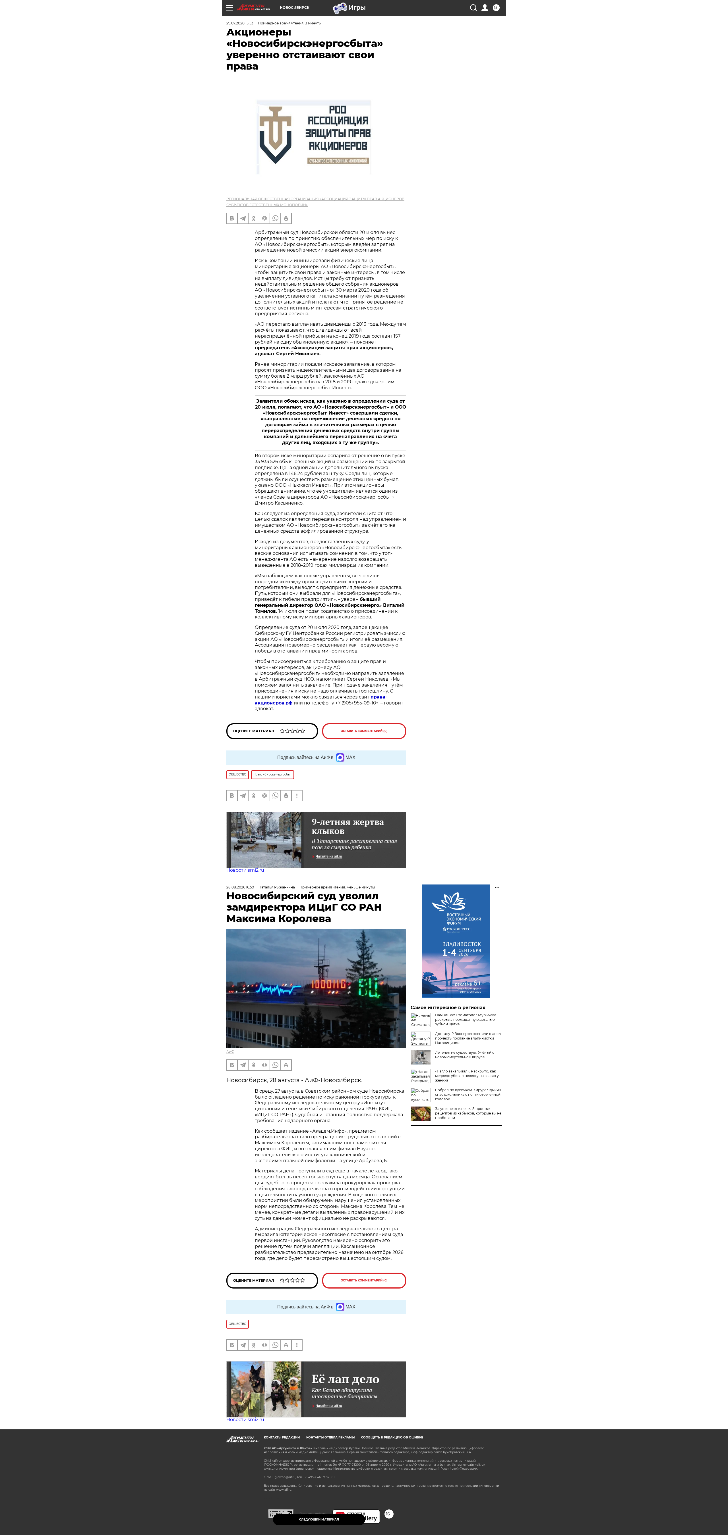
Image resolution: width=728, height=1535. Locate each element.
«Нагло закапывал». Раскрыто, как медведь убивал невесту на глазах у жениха (467, 1075)
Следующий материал (319, 1519)
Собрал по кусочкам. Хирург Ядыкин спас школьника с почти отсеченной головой (468, 1094)
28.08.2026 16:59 (240, 887)
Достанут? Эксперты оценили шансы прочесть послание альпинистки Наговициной (468, 1038)
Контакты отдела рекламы (330, 1437)
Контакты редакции (282, 1437)
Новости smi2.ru (245, 870)
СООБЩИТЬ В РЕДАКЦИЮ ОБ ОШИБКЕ (392, 1437)
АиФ (230, 1051)
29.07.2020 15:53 (239, 23)
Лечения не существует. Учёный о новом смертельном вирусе (465, 1054)
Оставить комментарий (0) (364, 731)
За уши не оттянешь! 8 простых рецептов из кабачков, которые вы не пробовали (468, 1113)
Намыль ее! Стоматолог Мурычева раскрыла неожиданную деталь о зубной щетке (465, 1019)
